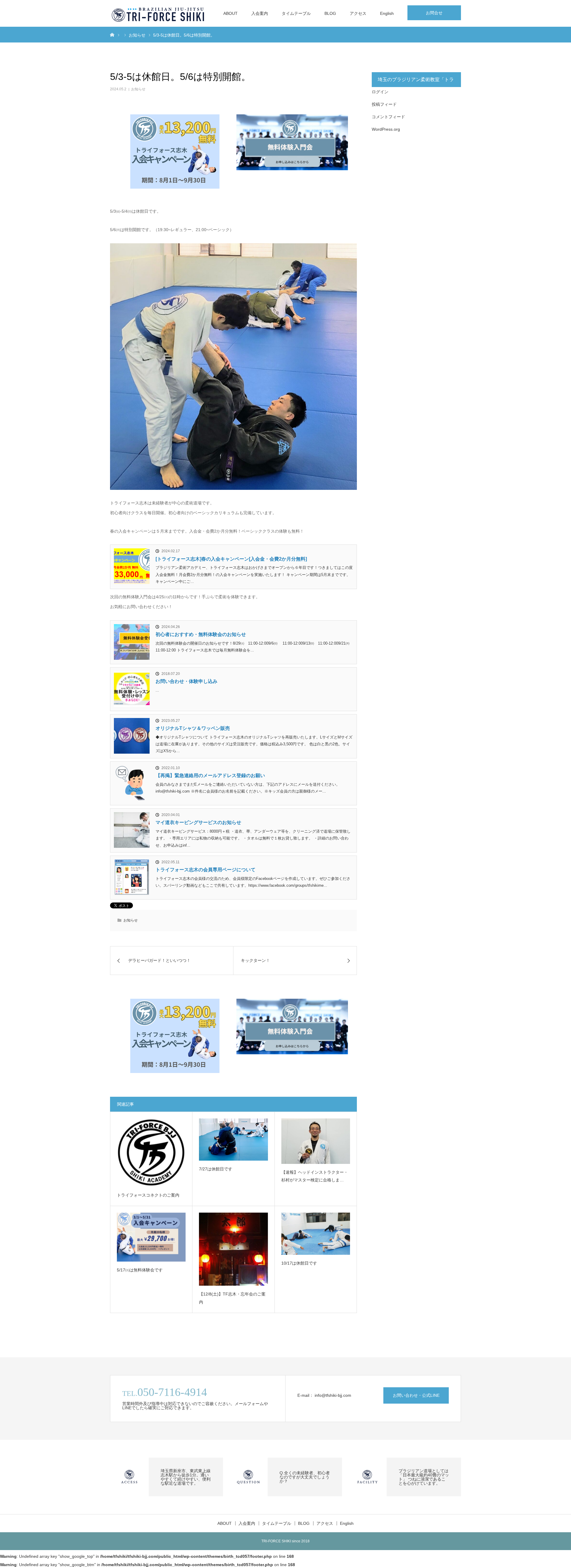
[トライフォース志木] (158, 13)
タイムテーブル (296, 13)
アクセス (358, 13)
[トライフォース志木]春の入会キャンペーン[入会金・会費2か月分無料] (231, 558)
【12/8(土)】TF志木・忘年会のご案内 (232, 1298)
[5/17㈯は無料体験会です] (151, 1237)
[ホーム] (112, 34)
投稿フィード (384, 104)
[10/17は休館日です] (315, 1234)
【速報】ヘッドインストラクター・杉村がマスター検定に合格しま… (314, 1176)
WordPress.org (386, 129)
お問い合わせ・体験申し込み (186, 681)
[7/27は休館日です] (233, 1139)
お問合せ (434, 12)
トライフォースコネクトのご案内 (148, 1195)
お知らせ (138, 89)
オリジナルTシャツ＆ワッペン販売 (193, 728)
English (387, 13)
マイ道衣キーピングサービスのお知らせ (198, 822)
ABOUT (230, 13)
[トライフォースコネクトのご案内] (151, 1152)
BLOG (330, 13)
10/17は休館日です (299, 1263)
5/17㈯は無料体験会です (140, 1270)
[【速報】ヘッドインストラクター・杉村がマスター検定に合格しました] (315, 1141)
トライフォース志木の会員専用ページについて (205, 869)
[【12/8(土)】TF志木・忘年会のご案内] (233, 1249)
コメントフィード (388, 116)
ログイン (380, 91)
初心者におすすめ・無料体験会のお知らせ (201, 634)
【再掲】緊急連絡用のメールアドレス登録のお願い (210, 775)
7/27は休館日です (215, 1169)
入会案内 (259, 13)
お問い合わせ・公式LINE (416, 1395)
